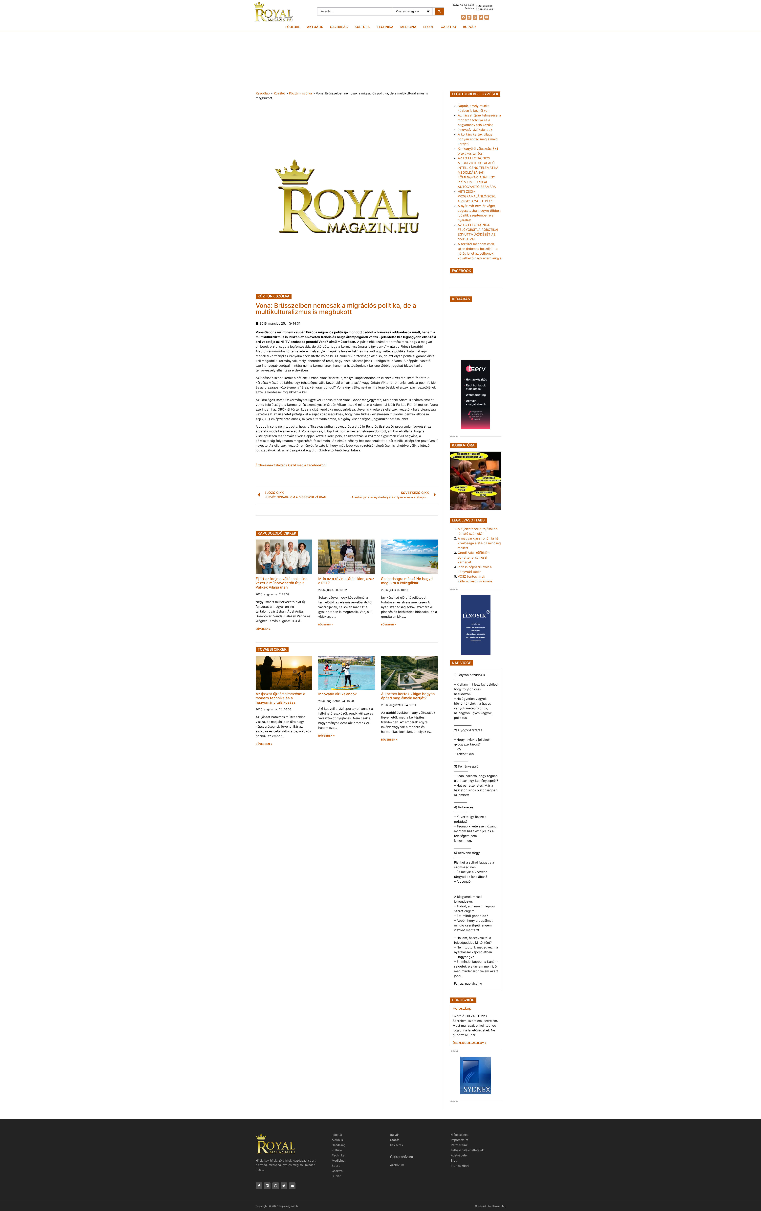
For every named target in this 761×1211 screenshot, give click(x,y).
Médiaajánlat (459, 1135)
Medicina (408, 27)
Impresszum (459, 1140)
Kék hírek (396, 1145)
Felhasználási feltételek (467, 1150)
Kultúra (362, 27)
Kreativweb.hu (496, 1206)
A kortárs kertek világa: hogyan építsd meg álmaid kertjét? (408, 696)
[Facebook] (463, 17)
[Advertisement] (380, 61)
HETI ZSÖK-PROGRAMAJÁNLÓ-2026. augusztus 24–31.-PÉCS (477, 196)
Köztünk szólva (300, 93)
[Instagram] (475, 17)
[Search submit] (439, 11)
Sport (428, 27)
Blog (454, 1160)
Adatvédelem (460, 1155)
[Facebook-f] (259, 1185)
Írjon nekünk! (460, 1166)
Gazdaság (339, 27)
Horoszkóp (462, 1008)
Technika (385, 27)
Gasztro (448, 27)
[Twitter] (481, 17)
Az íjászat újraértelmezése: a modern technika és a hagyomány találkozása (280, 698)
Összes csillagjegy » (469, 1043)
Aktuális (315, 27)
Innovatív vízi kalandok (337, 694)
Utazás (395, 1140)
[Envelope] (486, 17)
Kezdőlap (263, 93)
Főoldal (292, 27)
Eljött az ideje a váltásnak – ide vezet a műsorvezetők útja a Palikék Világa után (282, 583)
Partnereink (459, 1145)
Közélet (279, 93)
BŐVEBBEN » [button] (263, 629)
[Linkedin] (469, 17)
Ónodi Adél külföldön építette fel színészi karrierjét (473, 557)
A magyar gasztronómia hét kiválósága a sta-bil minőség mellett (479, 543)
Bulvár (469, 27)
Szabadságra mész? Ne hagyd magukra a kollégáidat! (407, 581)
